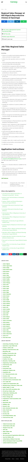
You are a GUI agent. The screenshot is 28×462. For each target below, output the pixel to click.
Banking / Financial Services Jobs (10, 349)
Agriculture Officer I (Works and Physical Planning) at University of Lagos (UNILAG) (14, 229)
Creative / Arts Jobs (7, 359)
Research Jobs (6, 406)
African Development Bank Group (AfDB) (12, 441)
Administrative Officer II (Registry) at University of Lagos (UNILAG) (14, 213)
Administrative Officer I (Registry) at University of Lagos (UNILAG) (13, 217)
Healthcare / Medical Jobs (9, 370)
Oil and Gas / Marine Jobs (9, 391)
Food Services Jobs (7, 364)
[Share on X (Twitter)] (11, 21)
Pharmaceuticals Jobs (8, 394)
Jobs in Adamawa (7, 331)
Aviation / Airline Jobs (8, 347)
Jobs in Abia (6, 330)
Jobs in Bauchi (6, 326)
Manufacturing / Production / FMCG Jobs (12, 385)
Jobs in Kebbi (6, 299)
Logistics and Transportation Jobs (11, 383)
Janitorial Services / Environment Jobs (12, 379)
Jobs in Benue (6, 322)
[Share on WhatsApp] (24, 21)
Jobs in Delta (6, 318)
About (13, 458)
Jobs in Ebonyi (6, 316)
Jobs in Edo (5, 314)
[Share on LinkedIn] (17, 21)
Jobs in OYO (6, 284)
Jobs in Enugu (6, 311)
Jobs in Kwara (6, 296)
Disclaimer (22, 458)
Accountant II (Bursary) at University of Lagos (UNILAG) (12, 206)
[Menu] (2, 2)
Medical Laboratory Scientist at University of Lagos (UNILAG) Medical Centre (14, 237)
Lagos (8, 36)
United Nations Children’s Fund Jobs (11, 439)
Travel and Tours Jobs (8, 417)
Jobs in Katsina (6, 301)
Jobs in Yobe (6, 275)
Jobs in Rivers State (7, 269)
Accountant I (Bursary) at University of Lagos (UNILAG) (12, 209)
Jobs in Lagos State (7, 265)
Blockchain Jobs (6, 351)
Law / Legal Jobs (7, 381)
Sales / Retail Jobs (7, 410)
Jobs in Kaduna (6, 303)
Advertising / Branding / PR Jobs (10, 344)
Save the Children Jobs (8, 437)
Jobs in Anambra (7, 328)
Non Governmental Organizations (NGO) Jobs (13, 435)
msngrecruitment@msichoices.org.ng (12, 158)
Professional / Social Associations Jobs (12, 398)
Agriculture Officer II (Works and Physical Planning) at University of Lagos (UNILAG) (14, 233)
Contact (17, 458)
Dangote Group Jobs (8, 427)
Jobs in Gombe (6, 309)
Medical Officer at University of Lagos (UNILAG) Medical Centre (13, 248)
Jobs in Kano (6, 273)
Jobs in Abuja (6, 267)
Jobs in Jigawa (6, 305)
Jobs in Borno (6, 271)
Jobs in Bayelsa (6, 324)
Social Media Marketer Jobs (9, 415)
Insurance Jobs (6, 376)
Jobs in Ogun (6, 288)
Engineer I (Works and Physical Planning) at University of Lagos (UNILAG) (12, 202)
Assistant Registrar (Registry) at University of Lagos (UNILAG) (14, 225)
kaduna (4, 36)
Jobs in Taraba (6, 279)
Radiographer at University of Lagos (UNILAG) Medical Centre (12, 221)
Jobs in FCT (5, 335)
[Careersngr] (14, 2)
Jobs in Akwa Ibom (7, 333)
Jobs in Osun (6, 290)
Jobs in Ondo (6, 286)
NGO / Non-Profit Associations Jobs (11, 389)
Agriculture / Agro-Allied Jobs (10, 345)
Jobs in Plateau (6, 282)
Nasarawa (12, 36)
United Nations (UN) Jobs (9, 425)
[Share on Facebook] (4, 21)
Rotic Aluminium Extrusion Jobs (10, 408)
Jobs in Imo (5, 307)
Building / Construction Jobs (9, 353)
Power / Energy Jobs (8, 396)
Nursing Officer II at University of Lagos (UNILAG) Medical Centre (13, 244)
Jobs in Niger (6, 292)
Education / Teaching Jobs (9, 360)
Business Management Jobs (9, 355)
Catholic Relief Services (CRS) (10, 442)
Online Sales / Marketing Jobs (10, 393)
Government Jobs (7, 368)
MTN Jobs (5, 429)
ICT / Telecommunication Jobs (10, 374)
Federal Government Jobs (9, 424)
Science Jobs (6, 411)
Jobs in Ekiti (6, 313)
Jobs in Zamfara (6, 277)
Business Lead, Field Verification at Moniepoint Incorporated (13, 198)
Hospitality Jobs (6, 372)
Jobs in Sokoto (6, 280)
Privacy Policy (7, 458)
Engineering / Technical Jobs (9, 362)
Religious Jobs (6, 404)
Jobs (5, 9)
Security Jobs (6, 413)
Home (2, 9)
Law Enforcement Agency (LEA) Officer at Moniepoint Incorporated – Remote (12, 194)
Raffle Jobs (5, 400)
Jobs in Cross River (7, 320)
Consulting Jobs (6, 357)
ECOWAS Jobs (6, 433)
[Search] (26, 2)
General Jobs (6, 366)
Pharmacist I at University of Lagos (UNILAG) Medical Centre (14, 241)
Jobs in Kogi (5, 297)
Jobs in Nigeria (6, 264)
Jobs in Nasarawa (7, 294)
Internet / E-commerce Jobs (9, 377)
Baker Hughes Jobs (7, 431)
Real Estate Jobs (7, 402)
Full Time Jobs (6, 34)
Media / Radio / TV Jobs (8, 387)
